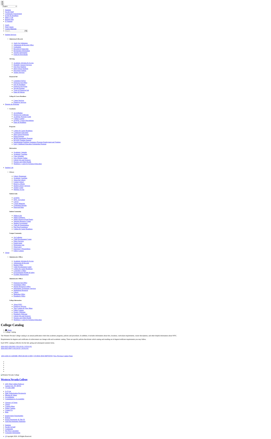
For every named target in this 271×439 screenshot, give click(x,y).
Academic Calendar (20, 152)
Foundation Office (20, 285)
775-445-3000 (10, 388)
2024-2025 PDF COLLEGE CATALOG (15, 348)
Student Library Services (22, 186)
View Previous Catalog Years (63, 356)
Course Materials (10, 29)
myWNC (17, 198)
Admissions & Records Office (24, 45)
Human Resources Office (22, 286)
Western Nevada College (14, 379)
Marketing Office (19, 294)
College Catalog (19, 119)
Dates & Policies (19, 92)
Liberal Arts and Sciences (22, 160)
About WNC (18, 304)
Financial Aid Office (20, 83)
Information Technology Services (25, 288)
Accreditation (18, 113)
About (7, 253)
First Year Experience (21, 227)
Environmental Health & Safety (24, 272)
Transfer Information (20, 53)
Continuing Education (21, 133)
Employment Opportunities (14, 416)
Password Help (19, 207)
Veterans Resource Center (22, 221)
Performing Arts (19, 245)
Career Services (19, 100)
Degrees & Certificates (21, 115)
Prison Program (19, 136)
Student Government (20, 223)
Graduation (17, 47)
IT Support (8, 21)
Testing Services (19, 72)
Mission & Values (11, 395)
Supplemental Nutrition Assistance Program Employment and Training (37, 142)
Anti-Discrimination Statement (15, 421)
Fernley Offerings (19, 312)
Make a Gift (9, 17)
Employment (18, 243)
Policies (7, 418)
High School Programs (21, 134)
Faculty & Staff (10, 427)
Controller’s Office (20, 271)
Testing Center (18, 188)
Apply (7, 25)
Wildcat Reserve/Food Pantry (23, 219)
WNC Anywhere (19, 200)
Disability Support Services (23, 65)
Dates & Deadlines (20, 122)
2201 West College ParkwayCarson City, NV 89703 (14, 385)
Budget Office (18, 265)
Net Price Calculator (12, 431)
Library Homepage (20, 176)
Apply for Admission (21, 43)
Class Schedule (19, 156)
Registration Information (22, 51)
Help (6, 412)
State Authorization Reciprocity (15, 393)
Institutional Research (21, 290)
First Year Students (20, 67)
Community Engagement (13, 14)
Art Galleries (18, 237)
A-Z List (8, 391)
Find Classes (9, 27)
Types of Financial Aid (21, 90)
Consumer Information (12, 433)
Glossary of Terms (11, 402)
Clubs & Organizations (21, 225)
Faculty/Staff (9, 12)
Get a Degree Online (20, 158)
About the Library (20, 180)
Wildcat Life (18, 216)
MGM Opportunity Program (23, 138)
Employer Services (20, 102)
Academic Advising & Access (24, 63)
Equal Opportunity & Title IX (15, 419)
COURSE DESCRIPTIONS (43, 356)
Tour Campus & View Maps (23, 308)
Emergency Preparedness (22, 249)
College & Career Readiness (23, 131)
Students (8, 10)
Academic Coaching (20, 154)
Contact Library (19, 182)
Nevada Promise (19, 88)
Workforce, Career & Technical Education (28, 164)
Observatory (18, 247)
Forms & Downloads (21, 54)
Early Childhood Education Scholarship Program (30, 144)
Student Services (10, 35)
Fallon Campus (19, 251)
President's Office (19, 296)
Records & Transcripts (21, 49)
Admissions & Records (21, 263)
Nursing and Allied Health (22, 162)
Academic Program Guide (22, 117)
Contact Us (9, 410)
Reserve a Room (19, 184)
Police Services (19, 241)
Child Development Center (23, 239)
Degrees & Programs (12, 104)
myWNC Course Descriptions (24, 120)
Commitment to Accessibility (14, 399)
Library (16, 292)
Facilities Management (21, 274)
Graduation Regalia (20, 205)
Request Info (9, 19)
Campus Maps (10, 406)
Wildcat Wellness (19, 217)
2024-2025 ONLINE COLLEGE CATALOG (16, 346)
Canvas (16, 202)
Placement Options (20, 70)
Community (9, 429)
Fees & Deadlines (19, 84)
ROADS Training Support (22, 140)
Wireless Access (19, 189)
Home (9, 330)
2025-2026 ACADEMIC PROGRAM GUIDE (17, 356)
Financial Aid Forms (20, 86)
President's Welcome (20, 314)
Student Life (9, 167)
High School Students (21, 69)
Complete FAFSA (20, 81)
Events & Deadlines (11, 16)
